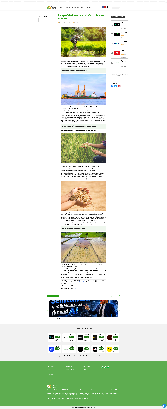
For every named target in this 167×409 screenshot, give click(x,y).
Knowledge (67, 7)
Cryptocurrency (51, 366)
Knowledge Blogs (81, 282)
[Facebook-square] (102, 367)
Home (60, 7)
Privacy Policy (50, 401)
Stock (49, 369)
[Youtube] (105, 7)
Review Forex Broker (70, 369)
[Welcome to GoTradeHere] (51, 7)
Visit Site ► (124, 28)
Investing (50, 379)
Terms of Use (50, 402)
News (82, 7)
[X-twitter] (107, 7)
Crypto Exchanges (70, 371)
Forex (49, 371)
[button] (53, 16)
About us (89, 7)
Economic (50, 377)
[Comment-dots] (164, 406)
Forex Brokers (69, 366)
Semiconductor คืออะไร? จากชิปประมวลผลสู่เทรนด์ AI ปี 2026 (63, 319)
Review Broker (77, 286)
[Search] (119, 8)
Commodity (50, 374)
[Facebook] (103, 7)
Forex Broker (75, 7)
